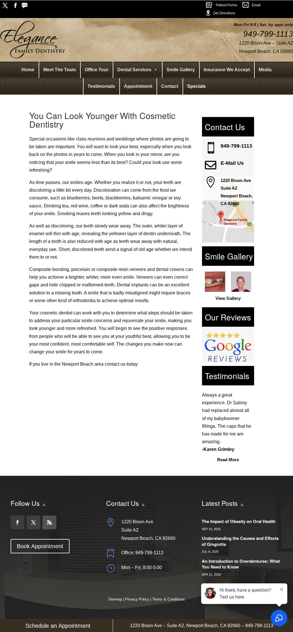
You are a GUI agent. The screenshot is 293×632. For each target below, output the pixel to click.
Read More (228, 459)
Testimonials (101, 86)
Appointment (138, 86)
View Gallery (228, 298)
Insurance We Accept (227, 69)
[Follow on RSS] (26, 5)
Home (27, 69)
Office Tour (96, 69)
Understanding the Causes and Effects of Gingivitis (240, 541)
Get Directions (224, 13)
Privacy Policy (137, 599)
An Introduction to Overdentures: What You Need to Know (241, 564)
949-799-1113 (236, 146)
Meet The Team (59, 69)
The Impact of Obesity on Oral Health (239, 521)
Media (265, 69)
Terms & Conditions (168, 599)
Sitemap (115, 599)
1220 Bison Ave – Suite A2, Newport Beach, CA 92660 (185, 625)
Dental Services (134, 69)
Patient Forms (226, 5)
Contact (169, 86)
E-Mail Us (232, 163)
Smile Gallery (181, 69)
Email (256, 5)
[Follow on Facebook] (15, 5)
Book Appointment (40, 546)
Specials (196, 86)
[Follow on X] (5, 5)
